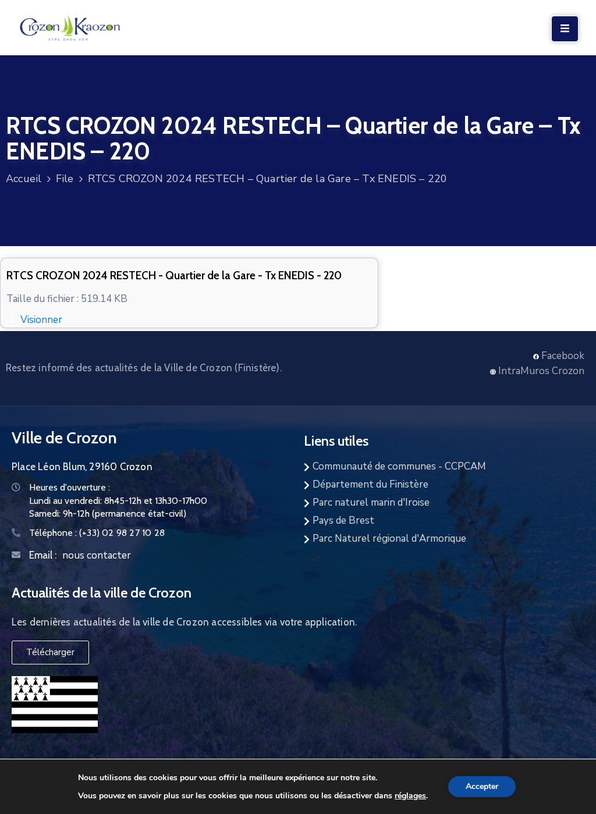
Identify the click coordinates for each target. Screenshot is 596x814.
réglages (410, 795)
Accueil (23, 179)
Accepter (482, 786)
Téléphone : (97, 532)
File (65, 179)
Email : (42, 555)
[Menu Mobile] (565, 29)
